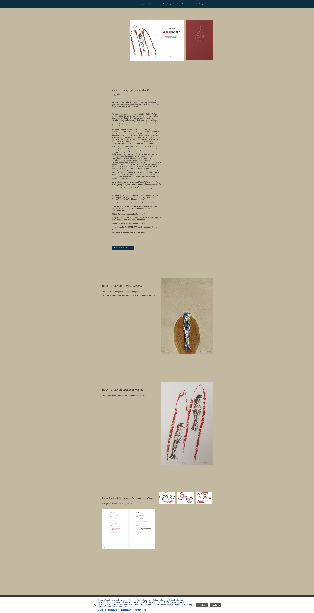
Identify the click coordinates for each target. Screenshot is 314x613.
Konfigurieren (140, 610)
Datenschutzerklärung (107, 610)
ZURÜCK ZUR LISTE (123, 248)
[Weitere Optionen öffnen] (210, 4)
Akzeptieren (202, 605)
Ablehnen (215, 605)
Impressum (126, 610)
